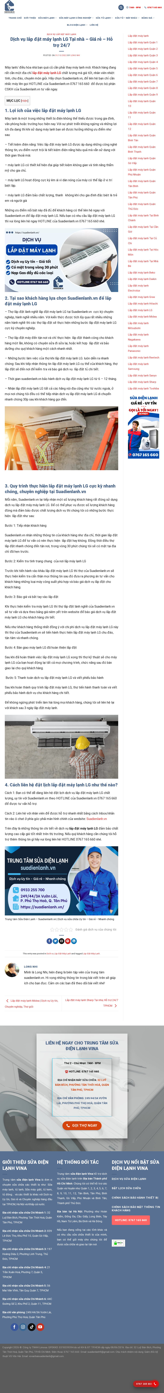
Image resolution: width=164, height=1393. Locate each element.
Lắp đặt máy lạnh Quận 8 (143, 88)
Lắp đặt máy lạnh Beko (141, 272)
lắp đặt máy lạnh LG (46, 73)
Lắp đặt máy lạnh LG (140, 310)
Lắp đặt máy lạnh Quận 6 (143, 75)
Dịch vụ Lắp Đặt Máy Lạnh (61, 34)
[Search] (121, 7)
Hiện (25, 100)
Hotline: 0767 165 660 (131, 1220)
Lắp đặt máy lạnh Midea (142, 316)
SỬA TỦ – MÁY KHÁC (126, 18)
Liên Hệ (94, 25)
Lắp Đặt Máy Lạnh (91, 953)
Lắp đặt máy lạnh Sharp (142, 381)
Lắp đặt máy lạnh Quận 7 (143, 81)
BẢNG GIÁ (147, 18)
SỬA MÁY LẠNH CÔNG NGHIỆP (75, 18)
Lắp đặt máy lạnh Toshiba (143, 388)
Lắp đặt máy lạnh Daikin (142, 279)
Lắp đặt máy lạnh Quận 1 (143, 42)
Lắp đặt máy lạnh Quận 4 (143, 62)
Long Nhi (75, 55)
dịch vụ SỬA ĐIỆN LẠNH (129, 1178)
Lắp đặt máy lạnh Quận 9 (143, 94)
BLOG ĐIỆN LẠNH (76, 25)
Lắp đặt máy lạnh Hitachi (143, 303)
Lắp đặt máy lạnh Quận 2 (143, 48)
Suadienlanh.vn (96, 819)
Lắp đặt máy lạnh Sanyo (142, 375)
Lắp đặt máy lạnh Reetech (143, 357)
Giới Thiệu (30, 18)
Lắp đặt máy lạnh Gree (141, 297)
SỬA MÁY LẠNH (46, 18)
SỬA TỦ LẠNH (103, 18)
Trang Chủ (15, 18)
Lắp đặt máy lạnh (138, 35)
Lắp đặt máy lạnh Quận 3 (143, 55)
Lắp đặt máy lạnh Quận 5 (143, 68)
